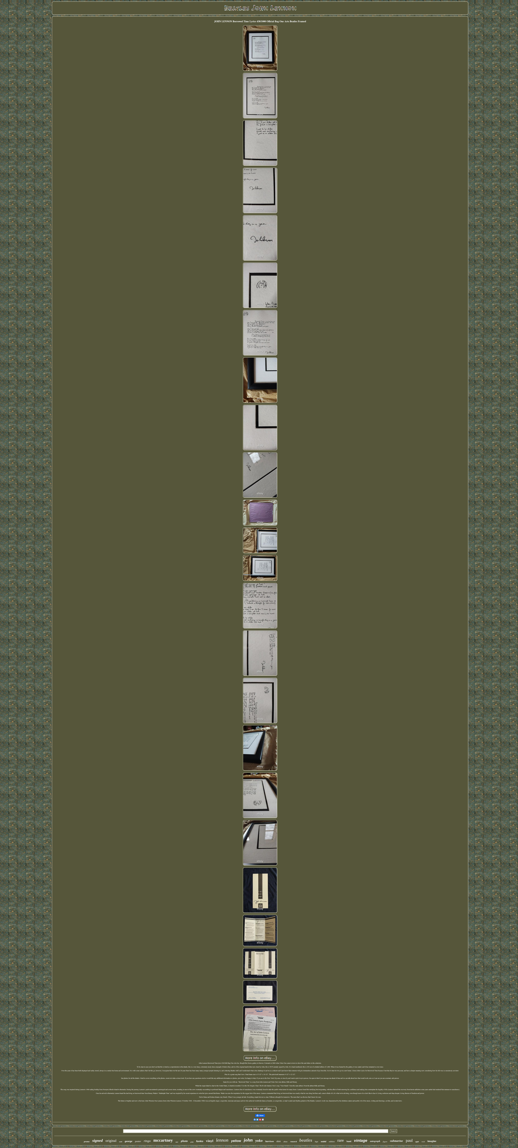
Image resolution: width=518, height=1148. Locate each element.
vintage (360, 1140)
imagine (431, 1141)
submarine (396, 1141)
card (120, 1142)
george (128, 1141)
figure (385, 1142)
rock (423, 1142)
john (248, 1140)
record (293, 1142)
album (285, 1142)
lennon (222, 1140)
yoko (259, 1141)
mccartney (163, 1140)
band (349, 1141)
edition (332, 1141)
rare (340, 1140)
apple (417, 1142)
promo (87, 1141)
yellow (236, 1141)
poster (138, 1141)
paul (409, 1140)
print (191, 1142)
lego (316, 1142)
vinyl (209, 1141)
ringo (147, 1141)
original (110, 1141)
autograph (375, 1141)
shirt (278, 1141)
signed (97, 1140)
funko (199, 1141)
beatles (305, 1140)
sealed (323, 1141)
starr (176, 1142)
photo (184, 1141)
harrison (269, 1141)
